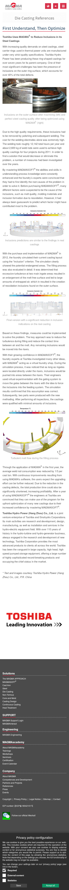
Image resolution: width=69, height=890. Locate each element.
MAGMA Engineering (12, 734)
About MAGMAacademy (13, 747)
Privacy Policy (20, 799)
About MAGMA (9, 776)
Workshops (8, 753)
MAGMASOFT (9, 681)
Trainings (7, 750)
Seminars (7, 757)
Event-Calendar (10, 763)
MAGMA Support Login (13, 720)
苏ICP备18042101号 (23, 805)
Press (5, 789)
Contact (56, 799)
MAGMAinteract (10, 723)
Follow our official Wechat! (24, 815)
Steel (5, 688)
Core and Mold (9, 698)
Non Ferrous (8, 694)
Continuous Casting (12, 704)
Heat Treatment (9, 707)
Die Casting (8, 691)
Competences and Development (17, 779)
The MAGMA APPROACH (14, 678)
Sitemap (47, 799)
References (8, 785)
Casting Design (10, 701)
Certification (8, 760)
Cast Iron (7, 685)
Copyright (7, 799)
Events (6, 792)
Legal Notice (35, 799)
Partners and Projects (12, 782)
